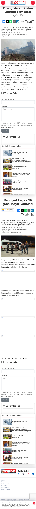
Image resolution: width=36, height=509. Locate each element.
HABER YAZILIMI (6, 499)
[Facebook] (18, 474)
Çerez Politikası (5, 487)
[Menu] (33, 3)
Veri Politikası (5, 486)
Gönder (5, 131)
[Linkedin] (33, 474)
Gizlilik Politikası (5, 489)
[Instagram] (28, 474)
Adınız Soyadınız (8, 99)
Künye (3, 480)
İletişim (3, 482)
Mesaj (4, 106)
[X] (23, 474)
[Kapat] (34, 503)
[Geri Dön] (3, 3)
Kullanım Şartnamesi (7, 484)
